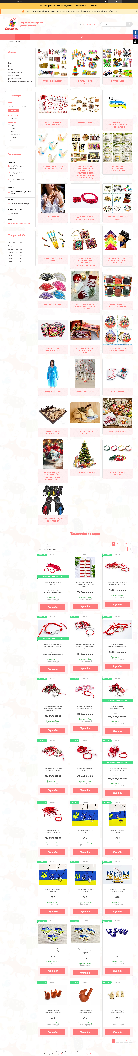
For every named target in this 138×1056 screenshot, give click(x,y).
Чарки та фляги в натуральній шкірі (117, 305)
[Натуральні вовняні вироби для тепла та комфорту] (85, 286)
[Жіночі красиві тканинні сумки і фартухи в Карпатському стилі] (85, 240)
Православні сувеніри (53, 81)
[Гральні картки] (118, 373)
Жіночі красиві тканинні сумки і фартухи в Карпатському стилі (85, 261)
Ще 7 (11, 140)
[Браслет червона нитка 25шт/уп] (85, 753)
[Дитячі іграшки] (118, 62)
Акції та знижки (85, 37)
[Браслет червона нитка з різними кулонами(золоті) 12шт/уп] (85, 567)
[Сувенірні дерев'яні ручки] (53, 240)
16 (126, 544)
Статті (73, 37)
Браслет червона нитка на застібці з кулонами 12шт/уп (85, 646)
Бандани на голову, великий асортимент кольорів (117, 260)
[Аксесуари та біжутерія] (53, 198)
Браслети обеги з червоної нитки (53, 124)
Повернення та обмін (103, 37)
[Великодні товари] (118, 413)
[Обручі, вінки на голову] (118, 454)
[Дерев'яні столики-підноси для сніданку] (85, 330)
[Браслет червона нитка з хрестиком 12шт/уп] (53, 753)
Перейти (93, 6)
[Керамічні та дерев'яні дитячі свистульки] (53, 148)
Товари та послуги (14, 60)
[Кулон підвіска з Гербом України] (85, 874)
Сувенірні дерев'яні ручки (53, 259)
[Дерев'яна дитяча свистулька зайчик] (118, 995)
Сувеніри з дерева (85, 123)
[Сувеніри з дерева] (85, 104)
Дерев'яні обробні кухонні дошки (53, 349)
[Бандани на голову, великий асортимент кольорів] (118, 240)
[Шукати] (129, 24)
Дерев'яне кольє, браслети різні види (85, 218)
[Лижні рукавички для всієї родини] (53, 500)
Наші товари (22, 37)
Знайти (13, 110)
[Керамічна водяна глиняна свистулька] (85, 995)
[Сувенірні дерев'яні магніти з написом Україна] (53, 934)
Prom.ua (79, 1052)
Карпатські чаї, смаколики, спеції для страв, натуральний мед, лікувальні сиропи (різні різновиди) (85, 172)
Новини (10, 63)
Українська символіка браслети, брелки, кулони (117, 125)
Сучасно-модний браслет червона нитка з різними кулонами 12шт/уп (53, 708)
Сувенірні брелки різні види (117, 218)
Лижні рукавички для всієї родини (53, 520)
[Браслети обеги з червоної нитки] (53, 104)
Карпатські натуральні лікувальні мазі (117, 168)
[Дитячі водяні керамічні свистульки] (118, 934)
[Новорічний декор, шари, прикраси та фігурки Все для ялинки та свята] (53, 454)
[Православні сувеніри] (53, 62)
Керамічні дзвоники (85, 392)
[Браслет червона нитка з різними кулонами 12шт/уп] (118, 629)
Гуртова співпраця (14, 79)
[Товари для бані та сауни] (85, 413)
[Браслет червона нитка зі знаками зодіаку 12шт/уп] (118, 567)
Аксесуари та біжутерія (53, 218)
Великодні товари (117, 431)
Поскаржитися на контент (69, 1054)
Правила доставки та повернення (20, 82)
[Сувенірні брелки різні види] (118, 198)
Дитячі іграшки (118, 81)
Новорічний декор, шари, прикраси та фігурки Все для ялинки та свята (53, 476)
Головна (10, 37)
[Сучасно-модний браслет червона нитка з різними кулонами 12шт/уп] (53, 691)
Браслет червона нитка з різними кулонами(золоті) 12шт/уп (85, 584)
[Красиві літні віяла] (53, 286)
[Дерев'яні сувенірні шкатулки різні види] (118, 330)
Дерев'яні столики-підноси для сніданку (85, 350)
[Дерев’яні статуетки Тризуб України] (118, 874)
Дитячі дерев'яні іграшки (85, 82)
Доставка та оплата (59, 37)
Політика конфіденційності (86, 1054)
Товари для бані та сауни (85, 432)
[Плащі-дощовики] (53, 373)
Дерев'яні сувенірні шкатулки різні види (117, 349)
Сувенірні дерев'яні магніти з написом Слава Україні (85, 951)
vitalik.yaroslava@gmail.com (20, 223)
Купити (53, 607)
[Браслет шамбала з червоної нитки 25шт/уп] (53, 815)
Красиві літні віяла (52, 304)
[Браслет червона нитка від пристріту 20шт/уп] (85, 691)
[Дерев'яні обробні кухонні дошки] (53, 330)
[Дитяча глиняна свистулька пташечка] (53, 995)
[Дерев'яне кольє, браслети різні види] (85, 198)
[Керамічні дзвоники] (85, 373)
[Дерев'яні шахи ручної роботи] (53, 413)
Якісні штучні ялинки (85, 473)
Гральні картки (117, 392)
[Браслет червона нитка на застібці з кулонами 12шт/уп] (85, 629)
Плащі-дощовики (53, 392)
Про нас (35, 37)
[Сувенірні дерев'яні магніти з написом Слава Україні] (85, 934)
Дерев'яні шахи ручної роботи (53, 432)
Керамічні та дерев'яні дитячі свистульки (53, 167)
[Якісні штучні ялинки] (85, 454)
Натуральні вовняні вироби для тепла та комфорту (85, 306)
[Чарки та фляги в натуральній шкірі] (118, 286)
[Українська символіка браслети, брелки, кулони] (118, 104)
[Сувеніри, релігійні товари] (11, 24)
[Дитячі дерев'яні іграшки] (85, 62)
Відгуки (10, 69)
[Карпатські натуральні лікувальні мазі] (118, 148)
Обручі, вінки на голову (117, 474)
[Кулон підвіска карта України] (85, 815)
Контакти (45, 37)
